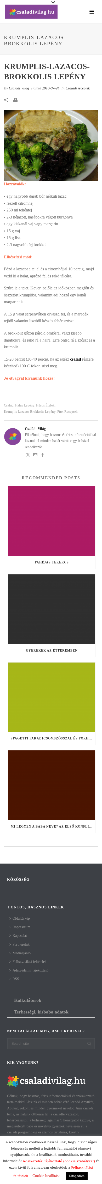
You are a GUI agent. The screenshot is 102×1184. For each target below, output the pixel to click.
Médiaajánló (22, 953)
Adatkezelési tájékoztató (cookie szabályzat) (58, 1161)
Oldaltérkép (21, 918)
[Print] (18, 99)
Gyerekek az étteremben (52, 650)
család (9, 405)
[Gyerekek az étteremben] (51, 609)
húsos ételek (45, 405)
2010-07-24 (50, 88)
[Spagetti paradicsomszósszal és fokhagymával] (51, 697)
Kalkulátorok (27, 1000)
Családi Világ (19, 88)
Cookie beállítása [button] (46, 1176)
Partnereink (21, 944)
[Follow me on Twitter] (28, 456)
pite (60, 411)
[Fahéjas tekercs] (51, 521)
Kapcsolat (20, 936)
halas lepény (25, 405)
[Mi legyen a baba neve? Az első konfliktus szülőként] (51, 785)
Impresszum (21, 927)
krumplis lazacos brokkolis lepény (30, 411)
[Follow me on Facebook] (43, 456)
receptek (71, 411)
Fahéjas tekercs (52, 562)
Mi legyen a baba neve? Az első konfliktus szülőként (53, 826)
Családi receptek (78, 88)
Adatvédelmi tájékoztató (30, 970)
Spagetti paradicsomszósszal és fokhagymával (53, 738)
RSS (16, 979)
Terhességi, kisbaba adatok (41, 1012)
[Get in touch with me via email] (35, 456)
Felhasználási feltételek (30, 962)
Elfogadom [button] (76, 1176)
